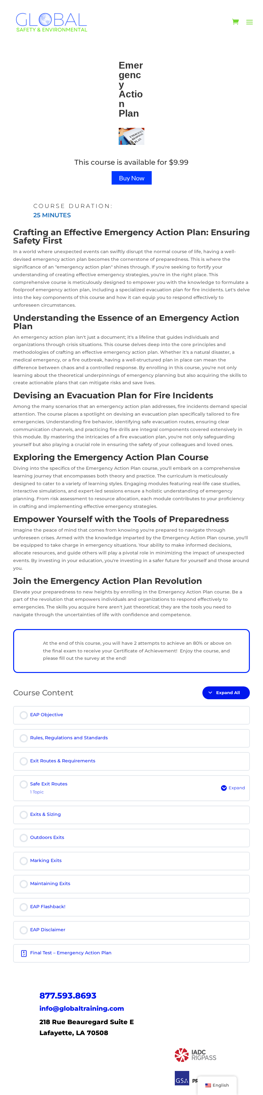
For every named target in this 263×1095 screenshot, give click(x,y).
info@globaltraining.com (81, 1008)
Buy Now (131, 178)
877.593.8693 (68, 996)
